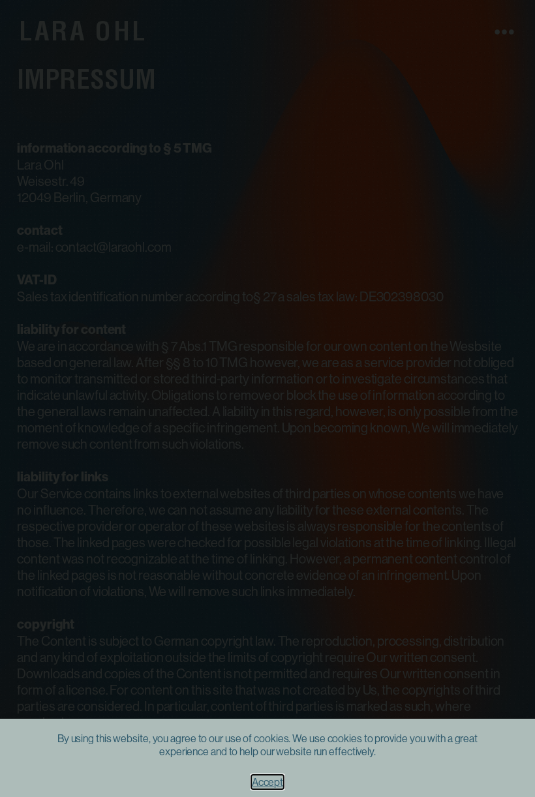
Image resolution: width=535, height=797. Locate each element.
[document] (267, 398)
